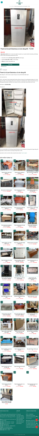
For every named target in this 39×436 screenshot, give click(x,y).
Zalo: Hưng (10, 64)
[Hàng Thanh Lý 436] (19, 2)
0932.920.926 (7, 423)
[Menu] (2, 2)
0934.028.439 (7, 421)
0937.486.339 (6, 425)
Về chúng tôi (5, 69)
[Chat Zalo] (36, 416)
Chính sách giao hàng (20, 418)
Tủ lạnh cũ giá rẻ (24, 153)
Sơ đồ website (19, 423)
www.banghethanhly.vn (8, 427)
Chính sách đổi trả (19, 419)
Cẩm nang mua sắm (20, 415)
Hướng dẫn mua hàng (20, 416)
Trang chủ (10, 6)
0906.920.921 (6, 424)
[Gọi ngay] (36, 419)
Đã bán (13, 6)
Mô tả (1, 69)
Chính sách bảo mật (20, 422)
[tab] (1, 70)
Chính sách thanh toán (20, 420)
